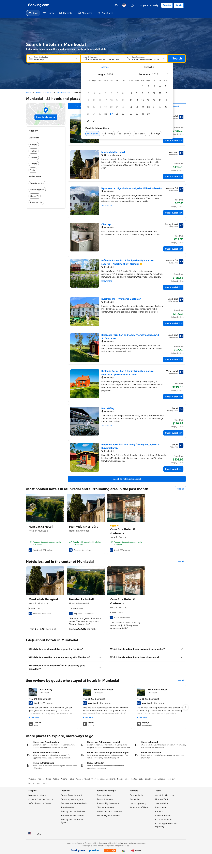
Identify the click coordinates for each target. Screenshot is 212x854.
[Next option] (185, 707)
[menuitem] (33, 13)
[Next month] (167, 74)
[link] (46, 144)
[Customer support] (132, 5)
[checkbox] (123, 86)
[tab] (105, 67)
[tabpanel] (127, 105)
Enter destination (41, 57)
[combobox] (53, 59)
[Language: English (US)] (124, 5)
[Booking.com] (38, 5)
